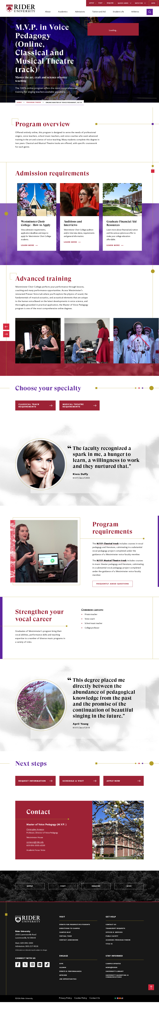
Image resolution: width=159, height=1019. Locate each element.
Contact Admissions (68, 940)
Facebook (17, 964)
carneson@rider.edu (35, 842)
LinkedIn (39, 964)
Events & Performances (70, 971)
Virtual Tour (65, 936)
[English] (122, 998)
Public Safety (112, 936)
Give (153, 3)
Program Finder (33, 102)
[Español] (120, 998)
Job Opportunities (67, 979)
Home (19, 102)
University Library (115, 971)
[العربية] (115, 998)
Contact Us (111, 924)
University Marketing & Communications (117, 976)
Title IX (109, 944)
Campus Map (65, 932)
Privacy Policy (65, 998)
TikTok (47, 964)
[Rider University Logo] (27, 919)
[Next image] (6, 334)
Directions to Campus (69, 928)
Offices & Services (114, 932)
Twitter (25, 964)
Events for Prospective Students (74, 924)
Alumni (62, 967)
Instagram (32, 964)
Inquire (110, 3)
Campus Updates (113, 963)
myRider (63, 975)
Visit (100, 3)
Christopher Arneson (35, 830)
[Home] (20, 8)
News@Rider (111, 967)
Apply (91, 3)
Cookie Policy (80, 998)
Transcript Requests (115, 928)
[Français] (118, 998)
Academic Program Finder (118, 940)
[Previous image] (6, 327)
